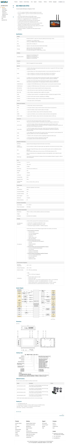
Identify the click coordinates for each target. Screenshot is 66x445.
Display (16, 432)
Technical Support (45, 424)
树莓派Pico (45, 442)
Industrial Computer (18, 423)
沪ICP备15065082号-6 (49, 441)
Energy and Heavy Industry (30, 424)
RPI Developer (44, 423)
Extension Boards (18, 429)
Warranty (43, 426)
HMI (16, 424)
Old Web (50, 1)
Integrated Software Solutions (31, 423)
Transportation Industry (29, 435)
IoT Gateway (17, 426)
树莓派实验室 (40, 442)
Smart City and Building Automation (31, 432)
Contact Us (54, 424)
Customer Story (28, 437)
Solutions (21, 1)
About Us (54, 423)
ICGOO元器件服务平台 (34, 442)
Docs (32, 1)
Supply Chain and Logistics (30, 434)
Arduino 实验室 (49, 442)
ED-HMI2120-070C (4, 5)
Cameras (16, 434)
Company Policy (55, 426)
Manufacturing (28, 426)
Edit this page (19, 411)
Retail (27, 429)
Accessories (17, 435)
